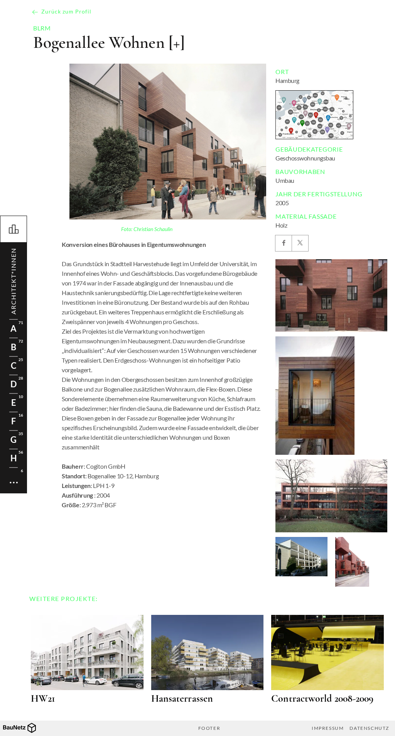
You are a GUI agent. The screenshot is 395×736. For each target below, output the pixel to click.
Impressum (328, 728)
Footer (209, 728)
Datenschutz (369, 728)
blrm (42, 28)
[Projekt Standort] (314, 115)
